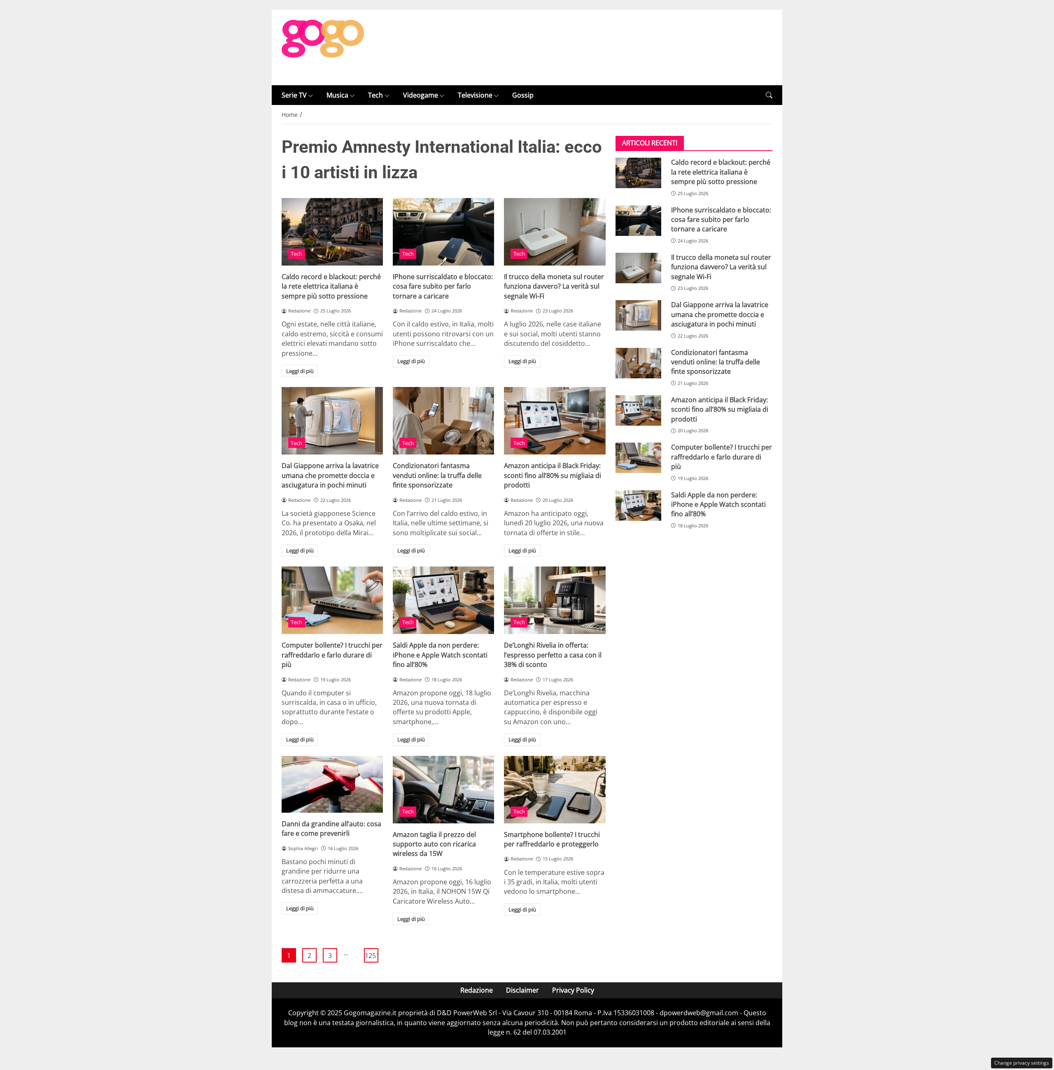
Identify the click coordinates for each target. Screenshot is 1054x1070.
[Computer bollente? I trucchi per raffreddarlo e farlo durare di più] (332, 600)
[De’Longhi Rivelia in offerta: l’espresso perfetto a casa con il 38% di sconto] (554, 600)
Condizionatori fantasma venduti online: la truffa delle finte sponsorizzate (437, 475)
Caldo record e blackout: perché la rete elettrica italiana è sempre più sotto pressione (331, 286)
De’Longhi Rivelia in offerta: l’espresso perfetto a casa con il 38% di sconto (553, 655)
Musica (337, 95)
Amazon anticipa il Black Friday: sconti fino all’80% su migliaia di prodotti (552, 475)
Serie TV (294, 95)
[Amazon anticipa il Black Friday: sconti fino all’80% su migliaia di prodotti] (554, 421)
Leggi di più (300, 371)
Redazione (476, 990)
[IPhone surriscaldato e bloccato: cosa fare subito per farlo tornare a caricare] (443, 232)
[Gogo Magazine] (323, 46)
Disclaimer (522, 990)
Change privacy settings (1021, 1062)
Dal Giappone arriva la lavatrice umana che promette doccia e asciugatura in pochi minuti (330, 475)
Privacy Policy (573, 990)
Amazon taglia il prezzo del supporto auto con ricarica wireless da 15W (434, 844)
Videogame (420, 95)
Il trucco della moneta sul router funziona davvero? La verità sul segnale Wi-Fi (554, 286)
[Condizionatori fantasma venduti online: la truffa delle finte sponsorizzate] (443, 421)
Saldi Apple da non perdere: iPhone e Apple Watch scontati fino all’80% (440, 655)
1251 (371, 955)
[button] (769, 95)
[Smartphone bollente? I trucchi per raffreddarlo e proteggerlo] (554, 789)
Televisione (475, 95)
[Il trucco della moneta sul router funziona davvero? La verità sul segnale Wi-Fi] (554, 232)
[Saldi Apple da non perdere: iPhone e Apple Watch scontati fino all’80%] (443, 600)
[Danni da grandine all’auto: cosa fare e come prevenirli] (332, 784)
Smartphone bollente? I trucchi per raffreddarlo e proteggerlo (552, 839)
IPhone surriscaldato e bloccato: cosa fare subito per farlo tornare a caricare (443, 286)
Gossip (523, 95)
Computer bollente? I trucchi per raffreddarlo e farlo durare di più (332, 655)
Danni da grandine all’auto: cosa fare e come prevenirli (331, 828)
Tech (375, 95)
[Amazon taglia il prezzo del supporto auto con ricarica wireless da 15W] (443, 789)
